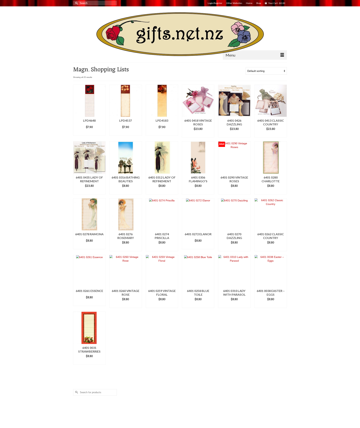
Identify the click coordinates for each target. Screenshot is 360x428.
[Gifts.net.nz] (180, 34)
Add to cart (89, 132)
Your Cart (276, 3)
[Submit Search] (76, 3)
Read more (234, 191)
